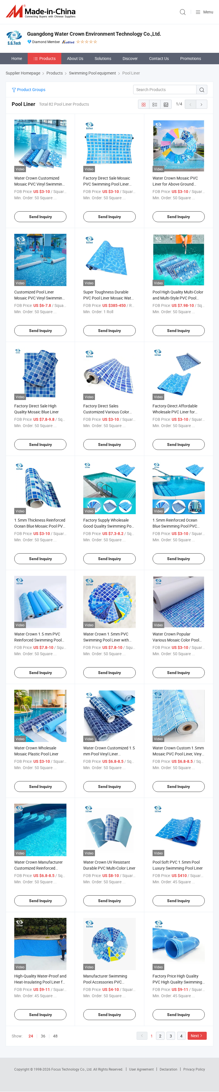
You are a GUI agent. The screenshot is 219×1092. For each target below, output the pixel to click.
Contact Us (159, 58)
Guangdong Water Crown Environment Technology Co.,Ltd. (94, 34)
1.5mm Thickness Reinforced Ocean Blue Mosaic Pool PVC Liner (39, 526)
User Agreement (141, 1069)
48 (55, 1036)
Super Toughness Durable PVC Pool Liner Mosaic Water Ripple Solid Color (109, 298)
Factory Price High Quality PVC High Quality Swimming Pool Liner (177, 982)
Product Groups (30, 89)
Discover (130, 58)
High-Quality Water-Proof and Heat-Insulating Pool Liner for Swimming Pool (40, 982)
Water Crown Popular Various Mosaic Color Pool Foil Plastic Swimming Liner (177, 640)
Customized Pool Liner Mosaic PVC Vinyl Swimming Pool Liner (39, 298)
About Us (75, 58)
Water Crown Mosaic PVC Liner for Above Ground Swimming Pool (175, 184)
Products (47, 58)
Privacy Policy (194, 1069)
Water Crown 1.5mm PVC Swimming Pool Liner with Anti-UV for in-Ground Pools (107, 640)
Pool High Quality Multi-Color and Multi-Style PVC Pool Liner (178, 298)
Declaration (168, 1069)
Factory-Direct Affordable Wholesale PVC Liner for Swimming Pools (175, 412)
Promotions (190, 58)
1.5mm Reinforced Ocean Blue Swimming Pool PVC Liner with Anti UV (175, 526)
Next (195, 1035)
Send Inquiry (40, 216)
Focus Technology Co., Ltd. (72, 1069)
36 (43, 1036)
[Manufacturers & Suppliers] (42, 11)
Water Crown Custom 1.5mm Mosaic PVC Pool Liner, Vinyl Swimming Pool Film (178, 754)
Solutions (103, 58)
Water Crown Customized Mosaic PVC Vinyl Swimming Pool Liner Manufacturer (39, 184)
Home (16, 58)
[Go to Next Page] (201, 104)
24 (31, 1036)
